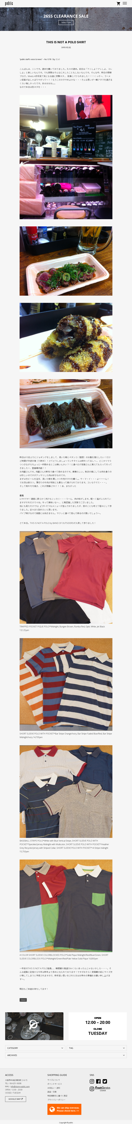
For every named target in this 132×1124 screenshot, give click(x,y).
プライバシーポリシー (56, 1100)
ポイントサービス (54, 1084)
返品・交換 (51, 1092)
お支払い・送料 (53, 1088)
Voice (23, 1000)
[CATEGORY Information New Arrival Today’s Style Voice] (35, 1047)
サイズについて (53, 1080)
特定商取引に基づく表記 (57, 1096)
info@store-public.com (20, 1086)
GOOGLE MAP (15, 1099)
